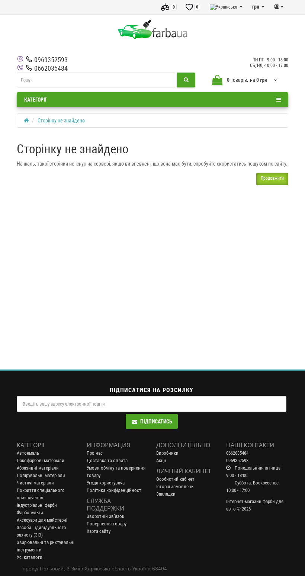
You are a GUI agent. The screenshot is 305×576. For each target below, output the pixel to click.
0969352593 (51, 60)
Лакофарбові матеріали (40, 460)
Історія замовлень (174, 486)
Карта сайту (98, 531)
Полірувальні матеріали (41, 475)
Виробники (167, 453)
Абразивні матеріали (38, 468)
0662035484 (51, 68)
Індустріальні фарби (37, 505)
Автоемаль (28, 453)
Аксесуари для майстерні (42, 520)
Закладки (166, 494)
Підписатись (156, 422)
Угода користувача (106, 483)
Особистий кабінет (175, 479)
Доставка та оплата (107, 460)
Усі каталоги (29, 557)
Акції (161, 460)
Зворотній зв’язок (105, 516)
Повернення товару (106, 524)
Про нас (95, 453)
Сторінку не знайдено (61, 121)
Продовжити (272, 178)
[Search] (186, 80)
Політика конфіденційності (114, 490)
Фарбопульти (30, 512)
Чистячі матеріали (35, 483)
